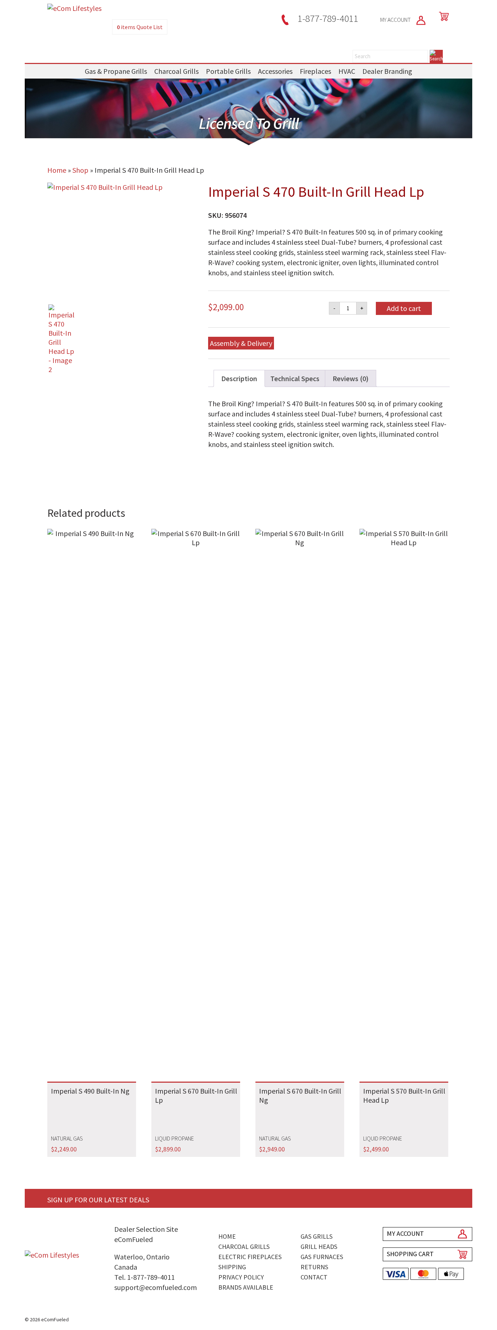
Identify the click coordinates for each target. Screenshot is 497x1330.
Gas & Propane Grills (116, 71)
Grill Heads (319, 1246)
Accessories (275, 71)
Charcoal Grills (176, 71)
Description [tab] (239, 378)
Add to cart (404, 308)
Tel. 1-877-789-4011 (144, 1277)
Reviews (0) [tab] (351, 378)
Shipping (232, 1267)
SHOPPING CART (410, 1254)
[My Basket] (442, 16)
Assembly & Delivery (241, 343)
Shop (80, 170)
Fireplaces (315, 71)
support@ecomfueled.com (155, 1287)
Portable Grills (228, 71)
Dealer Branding (387, 71)
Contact (314, 1277)
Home (56, 170)
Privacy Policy (241, 1277)
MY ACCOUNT (396, 19)
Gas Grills (317, 1236)
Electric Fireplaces (250, 1257)
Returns (314, 1267)
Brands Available (245, 1287)
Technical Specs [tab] (294, 378)
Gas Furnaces (322, 1257)
